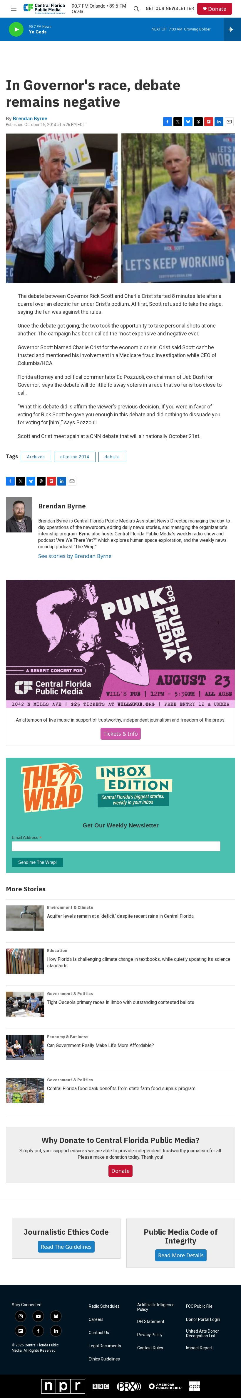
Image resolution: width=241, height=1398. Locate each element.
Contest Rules (150, 1348)
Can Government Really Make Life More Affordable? (100, 1045)
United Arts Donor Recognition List (202, 1333)
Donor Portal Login (203, 1319)
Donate (217, 9)
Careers (96, 1319)
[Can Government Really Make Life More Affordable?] (25, 1047)
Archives (36, 456)
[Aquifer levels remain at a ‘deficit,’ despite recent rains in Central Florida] (25, 918)
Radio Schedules (104, 1306)
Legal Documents (105, 1346)
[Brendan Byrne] (19, 514)
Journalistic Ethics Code (66, 1232)
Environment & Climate (70, 907)
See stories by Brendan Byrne (74, 555)
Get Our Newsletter (170, 8)
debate (112, 456)
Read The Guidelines (66, 1246)
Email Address (27, 837)
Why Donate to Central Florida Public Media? (120, 1140)
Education (57, 950)
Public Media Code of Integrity (181, 1236)
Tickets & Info (120, 733)
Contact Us (99, 1333)
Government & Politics (70, 993)
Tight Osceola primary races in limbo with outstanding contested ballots (120, 1002)
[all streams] (232, 29)
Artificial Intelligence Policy (156, 1307)
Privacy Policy (150, 1335)
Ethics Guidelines (104, 1359)
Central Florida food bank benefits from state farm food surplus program (121, 1088)
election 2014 (74, 456)
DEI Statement (150, 1321)
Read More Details (181, 1255)
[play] (16, 29)
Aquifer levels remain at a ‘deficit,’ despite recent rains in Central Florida (120, 916)
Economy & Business (67, 1036)
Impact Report (199, 1348)
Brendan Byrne (30, 118)
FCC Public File (199, 1306)
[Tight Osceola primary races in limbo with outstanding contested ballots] (25, 1004)
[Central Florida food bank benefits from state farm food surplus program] (25, 1090)
